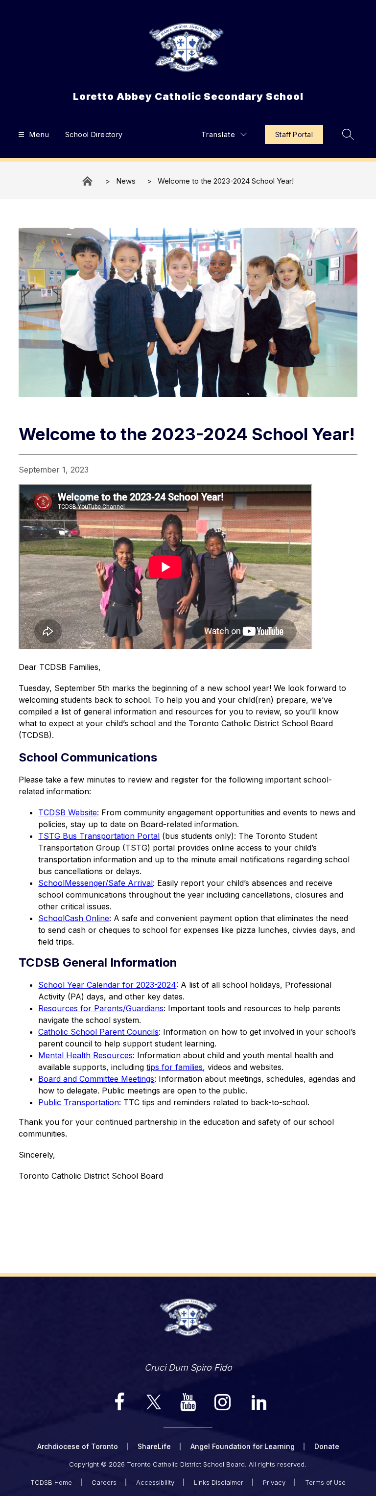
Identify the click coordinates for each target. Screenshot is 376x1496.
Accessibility (155, 1482)
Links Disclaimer (218, 1482)
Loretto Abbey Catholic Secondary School (88, 181)
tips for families (174, 1067)
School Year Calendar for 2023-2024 (107, 985)
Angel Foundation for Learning (242, 1446)
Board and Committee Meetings (96, 1079)
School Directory (94, 134)
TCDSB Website (67, 812)
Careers (104, 1482)
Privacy (274, 1482)
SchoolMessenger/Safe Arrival (95, 883)
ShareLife (154, 1446)
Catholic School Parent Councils (98, 1032)
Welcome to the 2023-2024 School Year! (226, 181)
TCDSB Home (51, 1482)
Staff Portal (294, 134)
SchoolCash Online (73, 918)
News (126, 181)
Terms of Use (325, 1482)
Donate (326, 1446)
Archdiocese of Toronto (77, 1446)
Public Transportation (78, 1102)
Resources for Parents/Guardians (101, 1008)
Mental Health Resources (85, 1055)
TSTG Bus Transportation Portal (99, 836)
